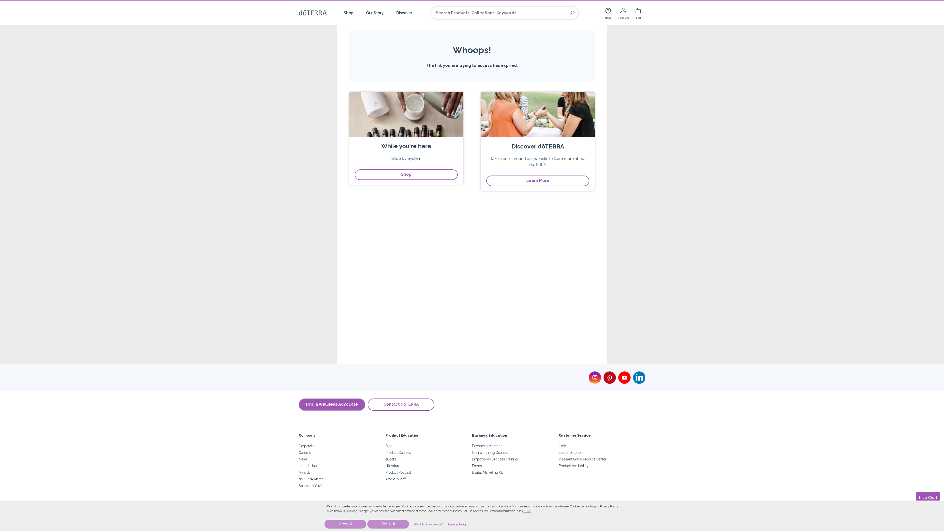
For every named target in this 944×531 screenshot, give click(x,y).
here (527, 511)
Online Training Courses (490, 452)
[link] (608, 13)
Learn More (537, 180)
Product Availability (574, 466)
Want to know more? (428, 524)
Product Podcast (398, 472)
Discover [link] (404, 13)
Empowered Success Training (495, 459)
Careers (305, 452)
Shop (406, 174)
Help (562, 446)
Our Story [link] (375, 13)
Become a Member (487, 446)
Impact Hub (308, 466)
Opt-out (388, 524)
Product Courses (398, 452)
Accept (345, 524)
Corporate (306, 446)
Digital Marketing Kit (487, 472)
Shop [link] (348, 13)
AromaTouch (396, 479)
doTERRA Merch (311, 479)
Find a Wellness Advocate (332, 404)
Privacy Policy (457, 524)
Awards (304, 472)
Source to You (310, 486)
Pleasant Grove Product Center (582, 459)
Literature (392, 466)
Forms (477, 466)
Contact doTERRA (401, 404)
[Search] (572, 13)
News (303, 459)
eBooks (391, 459)
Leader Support (571, 452)
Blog (389, 446)
